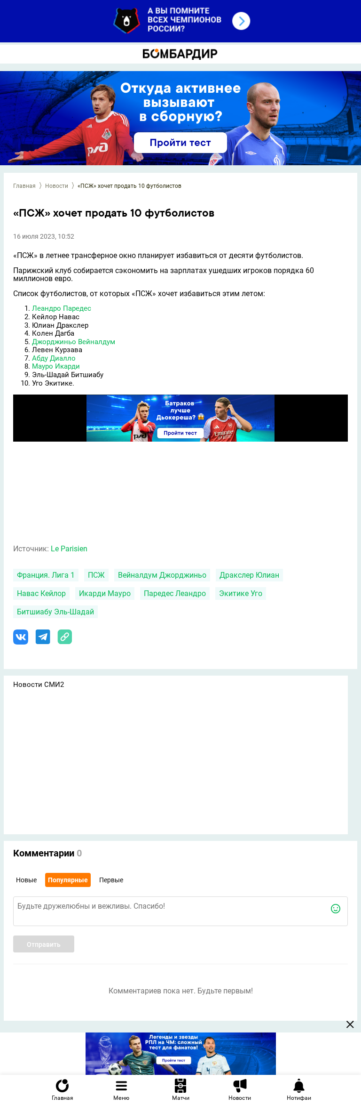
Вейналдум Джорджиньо (162, 575)
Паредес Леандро (175, 593)
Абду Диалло (54, 358)
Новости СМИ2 (38, 684)
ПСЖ (96, 575)
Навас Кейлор (41, 593)
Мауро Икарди (56, 366)
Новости (56, 186)
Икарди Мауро (105, 593)
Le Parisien (69, 548)
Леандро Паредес (61, 308)
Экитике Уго (240, 593)
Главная (24, 186)
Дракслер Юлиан (249, 575)
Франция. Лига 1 (46, 575)
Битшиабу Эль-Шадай (55, 611)
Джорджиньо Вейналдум (73, 342)
